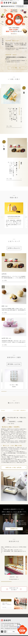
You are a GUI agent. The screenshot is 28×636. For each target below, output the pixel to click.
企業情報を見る (14, 528)
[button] (26, 217)
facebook (2, 632)
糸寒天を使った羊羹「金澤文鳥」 (14, 467)
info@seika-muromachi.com (12, 628)
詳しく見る (9, 126)
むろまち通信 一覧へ (16, 67)
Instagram (5, 632)
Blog (14, 631)
